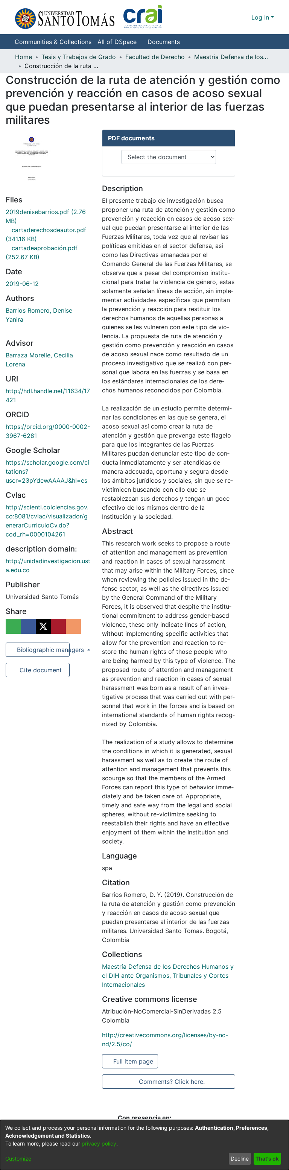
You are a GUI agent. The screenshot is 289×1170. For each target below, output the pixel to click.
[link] (168, 975)
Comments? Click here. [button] (171, 1081)
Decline (240, 1158)
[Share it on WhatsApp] (13, 626)
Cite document (40, 670)
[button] (88, 17)
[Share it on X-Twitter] (43, 626)
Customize (18, 1158)
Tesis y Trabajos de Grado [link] (78, 57)
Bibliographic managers (42, 649)
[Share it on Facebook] (28, 626)
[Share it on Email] (73, 626)
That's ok (267, 1158)
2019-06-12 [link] (22, 283)
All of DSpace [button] (117, 42)
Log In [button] (261, 17)
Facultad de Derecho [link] (155, 57)
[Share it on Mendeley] (58, 626)
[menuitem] (119, 41)
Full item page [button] (134, 1061)
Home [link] (23, 57)
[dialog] (144, 1145)
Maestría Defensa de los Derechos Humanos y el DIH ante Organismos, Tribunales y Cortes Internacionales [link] (231, 57)
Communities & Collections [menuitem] (53, 42)
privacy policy (99, 1143)
